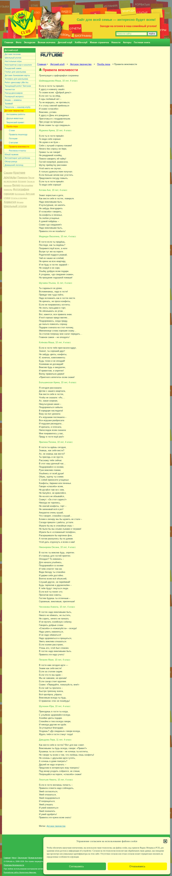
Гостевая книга (142, 42)
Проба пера (12, 126)
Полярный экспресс (14, 96)
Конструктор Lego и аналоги (18, 65)
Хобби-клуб (81, 42)
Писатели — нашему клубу (17, 107)
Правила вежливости (19, 146)
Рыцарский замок (13, 68)
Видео (16, 185)
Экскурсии (29, 42)
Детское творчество (14, 111)
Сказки (8, 172)
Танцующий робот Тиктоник (18, 86)
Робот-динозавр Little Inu (16, 82)
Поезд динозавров (14, 93)
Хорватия (10, 202)
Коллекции (20, 194)
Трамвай (9, 103)
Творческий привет (15, 122)
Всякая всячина (46, 42)
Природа (22, 177)
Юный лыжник (11, 154)
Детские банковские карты (17, 75)
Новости (115, 42)
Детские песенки (13, 54)
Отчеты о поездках (19, 198)
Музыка (20, 202)
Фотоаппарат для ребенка (17, 158)
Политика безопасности (14, 865)
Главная (9, 42)
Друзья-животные (14, 118)
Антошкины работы (15, 114)
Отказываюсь (137, 866)
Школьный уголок (13, 58)
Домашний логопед (14, 165)
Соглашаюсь (76, 866)
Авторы (127, 42)
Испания (22, 181)
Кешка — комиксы (13, 100)
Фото (18, 42)
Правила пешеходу (18, 134)
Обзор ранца (11, 161)
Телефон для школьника (16, 79)
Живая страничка (99, 42)
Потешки (13, 138)
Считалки (13, 142)
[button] (165, 841)
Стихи (12, 130)
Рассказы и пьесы (17, 150)
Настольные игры (13, 61)
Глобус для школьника (15, 72)
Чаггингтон (10, 89)
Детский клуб (65, 42)
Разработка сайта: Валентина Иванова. (20, 872)
